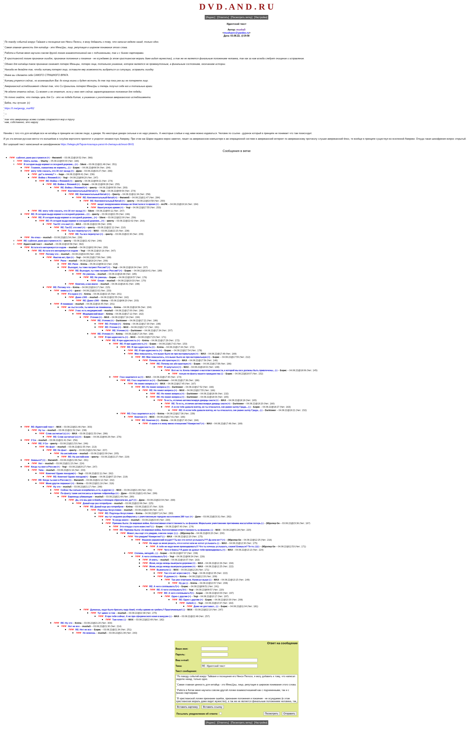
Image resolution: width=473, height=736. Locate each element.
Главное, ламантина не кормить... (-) (50, 167)
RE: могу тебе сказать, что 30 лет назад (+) (61, 211)
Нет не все (74, 626)
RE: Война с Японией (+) (59, 181)
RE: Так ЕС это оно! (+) (73, 227)
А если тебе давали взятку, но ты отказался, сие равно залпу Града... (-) (211, 407)
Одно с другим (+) (181, 596)
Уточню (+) (96, 317)
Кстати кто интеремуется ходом (48, 247)
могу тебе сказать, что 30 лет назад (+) (52, 171)
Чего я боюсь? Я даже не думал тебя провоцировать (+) (194, 550)
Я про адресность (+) (116, 337)
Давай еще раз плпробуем (97, 503)
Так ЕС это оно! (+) (63, 224)
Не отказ (35, 237)
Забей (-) (191, 603)
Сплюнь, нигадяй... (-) (146, 553)
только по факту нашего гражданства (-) (201, 373)
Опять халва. (31, 161)
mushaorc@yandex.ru (236, 32)
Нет (40, 463)
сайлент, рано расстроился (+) (33, 157)
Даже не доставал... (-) (206, 606)
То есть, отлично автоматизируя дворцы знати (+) (191, 400)
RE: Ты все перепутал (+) (89, 234)
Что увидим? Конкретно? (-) (149, 536)
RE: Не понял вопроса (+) (155, 387)
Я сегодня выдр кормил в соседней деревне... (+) (51, 164)
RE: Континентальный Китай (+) (92, 194)
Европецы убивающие (80, 496)
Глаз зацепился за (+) (131, 377)
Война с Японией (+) (49, 177)
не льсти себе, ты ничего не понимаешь (90, 307)
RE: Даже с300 (91, 300)
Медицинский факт (93, 314)
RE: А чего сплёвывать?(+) (164, 586)
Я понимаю (67, 304)
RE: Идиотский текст (42, 427)
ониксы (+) (66, 290)
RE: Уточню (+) (105, 320)
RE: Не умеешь (98, 277)
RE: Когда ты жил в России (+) (54, 480)
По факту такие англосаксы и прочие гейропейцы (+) (89, 493)
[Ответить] (223, 17)
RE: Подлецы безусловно (119, 513)
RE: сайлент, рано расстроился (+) (42, 240)
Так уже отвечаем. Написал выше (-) (191, 579)
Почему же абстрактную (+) (164, 360)
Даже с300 (81, 297)
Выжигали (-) (164, 570)
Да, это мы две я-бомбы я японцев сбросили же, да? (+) (105, 500)
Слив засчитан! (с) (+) (57, 433)
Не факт (50, 447)
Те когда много (120, 520)
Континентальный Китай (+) (83, 191)
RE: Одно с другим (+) (191, 599)
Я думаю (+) (170, 576)
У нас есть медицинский (88, 310)
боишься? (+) (38, 460)
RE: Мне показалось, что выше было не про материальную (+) (176, 357)
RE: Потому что (61, 287)
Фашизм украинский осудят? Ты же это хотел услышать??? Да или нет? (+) (183, 540)
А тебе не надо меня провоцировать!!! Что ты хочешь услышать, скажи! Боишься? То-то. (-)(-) (208, 546)
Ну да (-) (183, 583)
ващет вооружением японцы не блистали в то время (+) (128, 204)
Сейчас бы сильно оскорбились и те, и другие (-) (87, 490)
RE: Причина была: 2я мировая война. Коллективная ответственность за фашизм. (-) (166, 530)
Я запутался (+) (172, 367)
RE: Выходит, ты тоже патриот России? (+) (98, 270)
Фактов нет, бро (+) (63, 257)
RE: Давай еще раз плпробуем (106, 506)
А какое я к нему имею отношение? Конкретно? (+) (176, 423)
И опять (153, 560)
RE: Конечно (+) (150, 420)
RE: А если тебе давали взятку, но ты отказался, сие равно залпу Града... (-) (220, 410)
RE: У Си (43, 443)
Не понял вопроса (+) (146, 383)
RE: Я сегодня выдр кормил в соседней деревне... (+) (60, 214)
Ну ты (41, 430)
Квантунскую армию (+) (110, 207)
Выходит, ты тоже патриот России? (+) (89, 267)
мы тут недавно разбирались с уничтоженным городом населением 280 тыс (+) (149, 516)
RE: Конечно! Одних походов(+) (70, 476)
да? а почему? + (47, 174)
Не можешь (89, 633)
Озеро (101, 280)
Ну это (56, 486)
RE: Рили (73, 264)
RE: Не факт (60, 450)
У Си (33, 440)
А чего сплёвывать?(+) (154, 556)
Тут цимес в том (106, 613)
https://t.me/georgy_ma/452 (19, 108)
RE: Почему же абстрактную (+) (174, 363)
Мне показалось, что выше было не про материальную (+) (166, 353)
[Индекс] (210, 17)
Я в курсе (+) (75, 294)
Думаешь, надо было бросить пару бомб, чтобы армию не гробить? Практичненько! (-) (137, 609)
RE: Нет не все (83, 629)
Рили (63, 260)
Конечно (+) (141, 417)
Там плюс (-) (119, 619)
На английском (69, 453)
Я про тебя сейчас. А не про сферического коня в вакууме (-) (138, 616)
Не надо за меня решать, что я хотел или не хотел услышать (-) (184, 543)
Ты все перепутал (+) (79, 231)
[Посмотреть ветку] (241, 17)
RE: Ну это (66, 623)
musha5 (240, 29)
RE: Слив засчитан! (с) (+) (67, 437)
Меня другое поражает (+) (60, 483)
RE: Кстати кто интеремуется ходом (58, 250)
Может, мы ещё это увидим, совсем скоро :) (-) (152, 533)
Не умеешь (89, 274)
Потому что (52, 254)
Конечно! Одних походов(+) (61, 473)
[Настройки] (260, 17)
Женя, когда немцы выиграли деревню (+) (172, 563)
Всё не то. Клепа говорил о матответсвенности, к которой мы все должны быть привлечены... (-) (224, 370)
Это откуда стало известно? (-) (137, 526)
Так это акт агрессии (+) (177, 573)
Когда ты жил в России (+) (45, 466)
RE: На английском (78, 457)
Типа (41, 470)
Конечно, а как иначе (86, 284)
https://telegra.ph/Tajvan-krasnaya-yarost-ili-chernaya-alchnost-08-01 (97, 144)
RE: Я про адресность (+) (126, 340)
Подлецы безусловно (109, 510)
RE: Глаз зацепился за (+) (141, 380)
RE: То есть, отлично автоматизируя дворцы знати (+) (200, 403)
